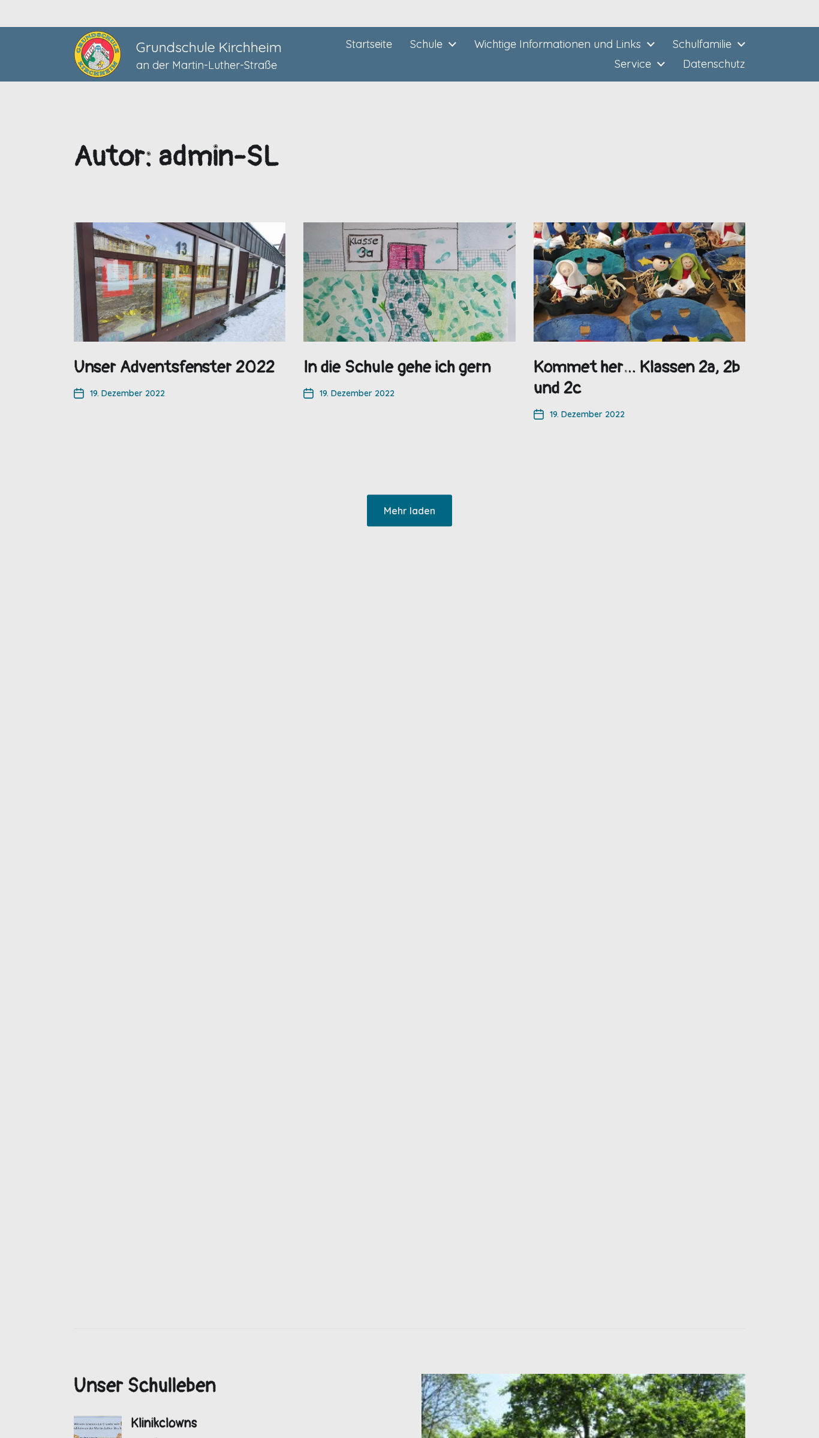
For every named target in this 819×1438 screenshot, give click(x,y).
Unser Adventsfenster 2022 (174, 367)
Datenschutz (714, 64)
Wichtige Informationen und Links (557, 44)
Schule (426, 44)
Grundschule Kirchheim (209, 47)
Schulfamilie (702, 44)
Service (633, 64)
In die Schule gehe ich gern (397, 367)
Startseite (369, 44)
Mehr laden (409, 511)
